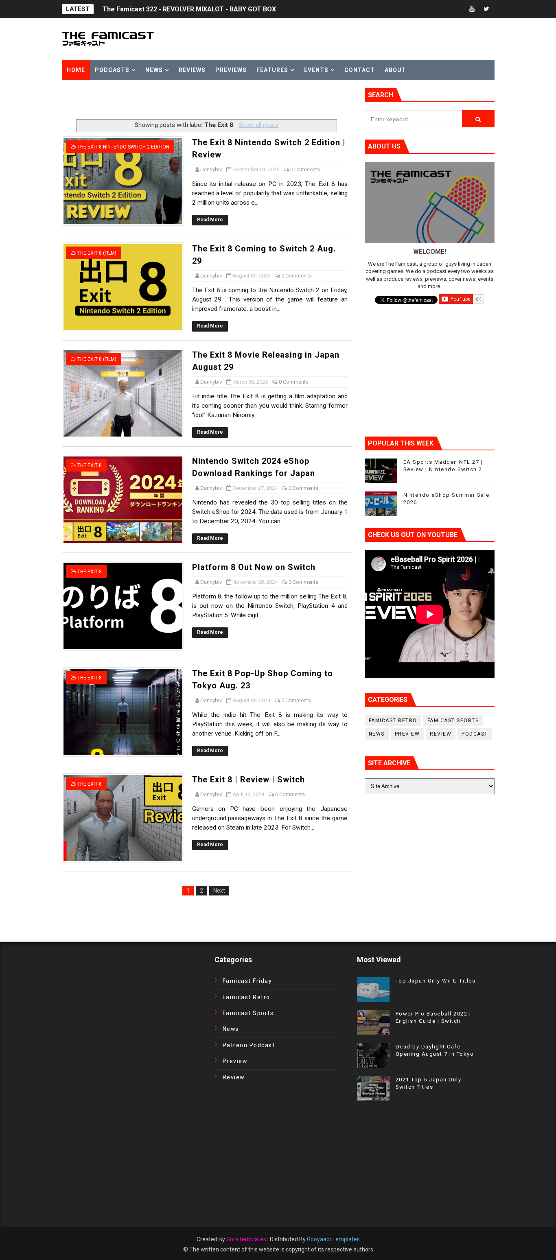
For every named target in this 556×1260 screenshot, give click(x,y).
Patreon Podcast (249, 1045)
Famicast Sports (453, 720)
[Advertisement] (157, 100)
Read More (210, 220)
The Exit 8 (89, 465)
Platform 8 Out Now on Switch (253, 567)
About (395, 70)
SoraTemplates (246, 1239)
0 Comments (305, 169)
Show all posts (258, 125)
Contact (359, 70)
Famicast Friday (247, 981)
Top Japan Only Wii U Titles (436, 981)
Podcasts (112, 70)
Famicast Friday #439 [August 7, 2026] (161, 9)
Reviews (192, 70)
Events (316, 70)
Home (76, 70)
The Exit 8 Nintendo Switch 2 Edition (123, 147)
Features (272, 70)
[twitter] (486, 9)
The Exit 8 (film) (96, 253)
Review (440, 734)
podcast (475, 734)
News (154, 70)
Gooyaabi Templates (333, 1239)
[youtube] (472, 9)
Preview (407, 734)
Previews (231, 70)
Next (219, 890)
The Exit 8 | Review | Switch (248, 779)
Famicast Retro (393, 720)
